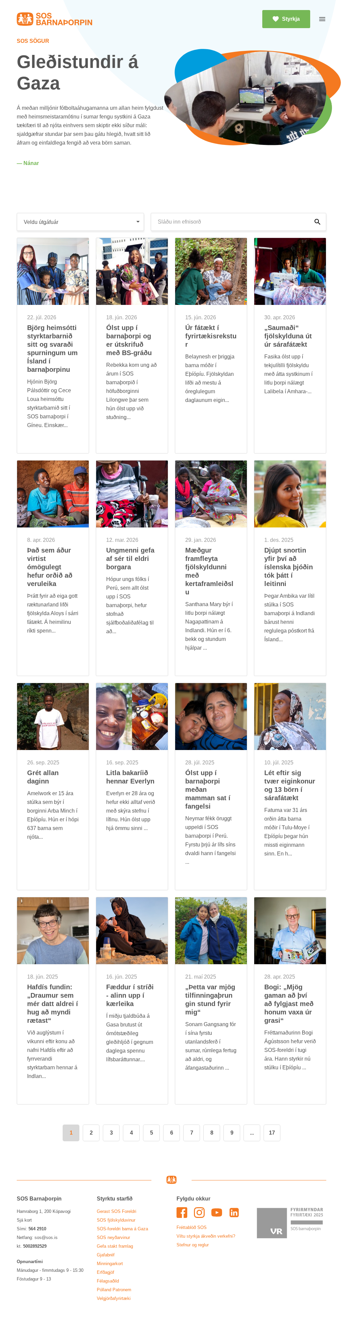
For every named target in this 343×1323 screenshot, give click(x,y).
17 (272, 1133)
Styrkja (291, 19)
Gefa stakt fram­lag (115, 1246)
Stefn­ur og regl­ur (193, 1244)
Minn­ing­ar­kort (110, 1263)
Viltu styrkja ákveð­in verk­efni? (206, 1236)
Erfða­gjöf (105, 1272)
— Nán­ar (28, 163)
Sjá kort (24, 1220)
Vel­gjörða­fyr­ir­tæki (114, 1298)
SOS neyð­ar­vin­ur (113, 1237)
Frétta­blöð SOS (192, 1227)
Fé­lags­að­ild (108, 1281)
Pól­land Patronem (114, 1289)
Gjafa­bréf (106, 1254)
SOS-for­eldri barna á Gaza (122, 1228)
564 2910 (37, 1228)
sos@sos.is (46, 1237)
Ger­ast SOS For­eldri (116, 1211)
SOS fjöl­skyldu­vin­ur (116, 1220)
